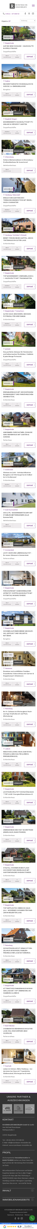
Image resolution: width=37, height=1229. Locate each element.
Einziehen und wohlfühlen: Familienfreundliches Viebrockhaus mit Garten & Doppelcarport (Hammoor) (18, 673)
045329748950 (32, 1218)
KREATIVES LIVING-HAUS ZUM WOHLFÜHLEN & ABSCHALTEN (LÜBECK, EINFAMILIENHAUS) (17, 754)
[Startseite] (18, 6)
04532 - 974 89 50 (12, 14)
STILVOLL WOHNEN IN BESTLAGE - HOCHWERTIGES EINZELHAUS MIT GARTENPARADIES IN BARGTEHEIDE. (17, 870)
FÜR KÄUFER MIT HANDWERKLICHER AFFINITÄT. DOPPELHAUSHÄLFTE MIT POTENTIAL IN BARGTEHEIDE (17, 593)
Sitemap (27, 1215)
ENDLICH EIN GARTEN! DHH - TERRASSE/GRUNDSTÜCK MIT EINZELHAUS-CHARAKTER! (18, 200)
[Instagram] (33, 14)
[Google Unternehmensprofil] (29, 14)
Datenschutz (19, 1215)
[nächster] (32, 1108)
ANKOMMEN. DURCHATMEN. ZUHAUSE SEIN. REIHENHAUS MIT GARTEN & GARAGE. (17, 434)
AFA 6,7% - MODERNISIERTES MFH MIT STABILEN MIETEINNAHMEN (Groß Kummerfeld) (18, 515)
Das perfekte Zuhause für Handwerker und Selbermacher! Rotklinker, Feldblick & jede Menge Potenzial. (18, 354)
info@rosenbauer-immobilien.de (19, 1143)
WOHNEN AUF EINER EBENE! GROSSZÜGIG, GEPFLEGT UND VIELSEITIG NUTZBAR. (18, 633)
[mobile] (33, 5)
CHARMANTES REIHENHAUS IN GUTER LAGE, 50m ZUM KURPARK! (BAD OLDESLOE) (17, 1031)
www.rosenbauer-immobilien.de (20, 1145)
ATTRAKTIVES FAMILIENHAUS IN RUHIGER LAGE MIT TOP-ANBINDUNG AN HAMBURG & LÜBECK (18, 990)
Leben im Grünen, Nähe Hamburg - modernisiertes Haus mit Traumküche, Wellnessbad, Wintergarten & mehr (18, 1071)
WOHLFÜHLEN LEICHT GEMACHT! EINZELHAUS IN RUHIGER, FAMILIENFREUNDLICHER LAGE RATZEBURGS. (17, 950)
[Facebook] (25, 14)
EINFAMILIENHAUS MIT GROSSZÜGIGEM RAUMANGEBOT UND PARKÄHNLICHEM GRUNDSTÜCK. (18, 394)
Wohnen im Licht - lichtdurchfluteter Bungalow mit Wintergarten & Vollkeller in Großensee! (18, 475)
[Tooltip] (35, 1223)
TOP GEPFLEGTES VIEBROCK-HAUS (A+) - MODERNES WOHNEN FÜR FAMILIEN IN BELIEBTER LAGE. (18, 910)
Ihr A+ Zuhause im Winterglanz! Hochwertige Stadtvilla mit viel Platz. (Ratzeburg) (17, 714)
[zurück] (4, 1108)
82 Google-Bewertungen (28, 1227)
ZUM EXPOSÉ (29, 56)
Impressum (10, 1215)
